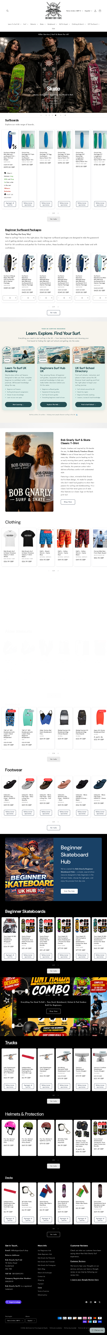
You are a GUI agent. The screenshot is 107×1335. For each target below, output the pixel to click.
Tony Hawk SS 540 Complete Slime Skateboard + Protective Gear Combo (64, 939)
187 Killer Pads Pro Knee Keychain (63, 1140)
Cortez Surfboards (12, 617)
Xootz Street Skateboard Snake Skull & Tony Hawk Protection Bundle (44, 940)
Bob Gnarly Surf (30, 1328)
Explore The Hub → (53, 405)
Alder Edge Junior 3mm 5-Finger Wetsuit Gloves (46, 662)
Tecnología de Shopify (41, 1328)
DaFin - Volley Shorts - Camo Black (81, 553)
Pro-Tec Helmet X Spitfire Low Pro (46, 1140)
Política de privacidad (70, 1328)
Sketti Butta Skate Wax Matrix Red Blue (46, 1203)
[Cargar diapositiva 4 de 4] (55, 115)
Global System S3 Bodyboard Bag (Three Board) (64, 732)
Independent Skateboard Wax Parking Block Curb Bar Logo (27, 1070)
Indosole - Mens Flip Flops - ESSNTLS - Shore (100, 796)
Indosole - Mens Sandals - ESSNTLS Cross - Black (82, 797)
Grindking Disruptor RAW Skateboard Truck (64, 1069)
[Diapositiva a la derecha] (58, 213)
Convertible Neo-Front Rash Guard (100, 552)
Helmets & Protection (24, 1114)
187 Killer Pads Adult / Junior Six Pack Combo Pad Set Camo (82, 1143)
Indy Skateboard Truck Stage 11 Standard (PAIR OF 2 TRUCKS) (9, 1070)
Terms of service (43, 1291)
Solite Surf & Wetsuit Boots (77, 619)
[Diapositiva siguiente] (60, 115)
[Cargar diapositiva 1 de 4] (46, 115)
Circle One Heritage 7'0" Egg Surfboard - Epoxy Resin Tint (45, 155)
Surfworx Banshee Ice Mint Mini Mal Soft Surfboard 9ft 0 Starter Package (100, 279)
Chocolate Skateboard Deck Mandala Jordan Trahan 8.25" (100, 1204)
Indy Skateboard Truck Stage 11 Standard (45, 1069)
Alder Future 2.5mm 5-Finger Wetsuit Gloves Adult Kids (27, 663)
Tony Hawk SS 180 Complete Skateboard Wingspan (10, 938)
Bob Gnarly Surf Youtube (46, 1262)
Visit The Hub (69, 891)
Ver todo (53, 219)
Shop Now (53, 101)
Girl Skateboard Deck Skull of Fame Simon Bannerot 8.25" (63, 1204)
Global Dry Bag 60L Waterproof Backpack (81, 662)
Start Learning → (18, 405)
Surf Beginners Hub (44, 1250)
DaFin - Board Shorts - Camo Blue (45, 553)
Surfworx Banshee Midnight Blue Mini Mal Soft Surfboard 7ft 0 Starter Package (81, 280)
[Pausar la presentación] (66, 115)
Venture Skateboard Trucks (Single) (81, 1069)
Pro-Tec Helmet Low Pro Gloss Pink (9, 1140)
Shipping (41, 1280)
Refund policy (42, 1295)
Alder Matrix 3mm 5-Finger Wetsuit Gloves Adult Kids (10, 662)
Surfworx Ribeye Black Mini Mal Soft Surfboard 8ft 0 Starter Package (9, 279)
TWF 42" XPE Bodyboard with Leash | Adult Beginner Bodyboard (9, 733)
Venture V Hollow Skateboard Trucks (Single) (100, 1069)
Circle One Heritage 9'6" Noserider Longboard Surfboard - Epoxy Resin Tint (81, 157)
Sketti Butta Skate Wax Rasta (81, 1202)
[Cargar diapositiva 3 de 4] (52, 115)
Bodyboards (12, 704)
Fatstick (60, 616)
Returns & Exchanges (45, 1273)
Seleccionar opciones (28, 204)
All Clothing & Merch (45, 619)
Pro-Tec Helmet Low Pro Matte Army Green (27, 1140)
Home (40, 1287)
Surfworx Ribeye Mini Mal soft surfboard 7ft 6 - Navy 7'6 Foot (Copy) (9, 156)
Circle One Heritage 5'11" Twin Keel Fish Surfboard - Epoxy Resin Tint (28, 156)
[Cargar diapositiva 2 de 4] (49, 115)
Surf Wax (28, 616)
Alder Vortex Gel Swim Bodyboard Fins (45, 732)
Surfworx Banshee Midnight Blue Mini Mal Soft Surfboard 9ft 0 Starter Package (27, 280)
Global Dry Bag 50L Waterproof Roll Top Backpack (63, 663)
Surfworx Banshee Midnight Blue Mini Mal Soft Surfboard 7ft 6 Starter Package (63, 280)
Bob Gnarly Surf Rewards (46, 1258)
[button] (7, 11)
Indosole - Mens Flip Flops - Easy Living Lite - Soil (45, 796)
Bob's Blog (41, 1269)
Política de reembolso (56, 1328)
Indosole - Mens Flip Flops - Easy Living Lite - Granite (27, 797)
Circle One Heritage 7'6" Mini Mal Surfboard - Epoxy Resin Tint (64, 155)
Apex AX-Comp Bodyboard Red (99, 731)
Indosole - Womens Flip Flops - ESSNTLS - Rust (63, 797)
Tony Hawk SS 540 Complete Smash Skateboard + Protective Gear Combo (81, 940)
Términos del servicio (84, 1328)
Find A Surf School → (88, 405)
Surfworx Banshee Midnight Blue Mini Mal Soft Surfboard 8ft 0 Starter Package (45, 280)
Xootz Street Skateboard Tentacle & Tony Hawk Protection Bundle (27, 939)
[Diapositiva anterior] (41, 115)
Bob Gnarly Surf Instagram (47, 1265)
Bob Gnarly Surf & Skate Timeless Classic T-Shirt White (10, 553)
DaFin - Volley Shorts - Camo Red (63, 553)
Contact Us (41, 1276)
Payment (40, 1284)
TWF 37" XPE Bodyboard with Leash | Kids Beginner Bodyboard (27, 733)
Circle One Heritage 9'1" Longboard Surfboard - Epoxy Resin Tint (99, 156)
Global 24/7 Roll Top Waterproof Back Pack (99, 662)
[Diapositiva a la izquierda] (49, 213)
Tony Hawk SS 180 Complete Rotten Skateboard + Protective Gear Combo (100, 939)
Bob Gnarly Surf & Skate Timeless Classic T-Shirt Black (28, 553)
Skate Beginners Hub (45, 1254)
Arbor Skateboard (94, 617)
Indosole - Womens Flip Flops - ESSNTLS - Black (9, 797)
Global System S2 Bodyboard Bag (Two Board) (82, 732)
